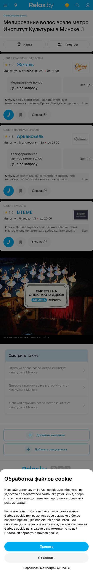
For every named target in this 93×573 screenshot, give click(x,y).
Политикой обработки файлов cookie (31, 533)
